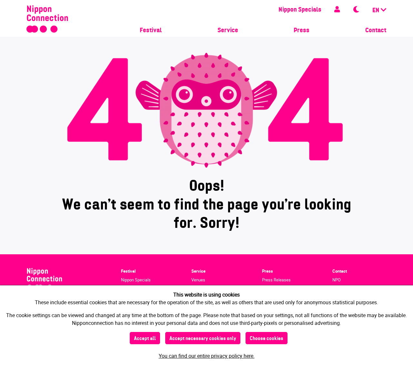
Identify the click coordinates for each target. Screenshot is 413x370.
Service (227, 30)
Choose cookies (266, 338)
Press (301, 30)
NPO (336, 280)
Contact (375, 30)
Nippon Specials (299, 10)
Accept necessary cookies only (202, 338)
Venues (198, 280)
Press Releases (276, 280)
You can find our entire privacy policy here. (207, 355)
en (376, 10)
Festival (151, 30)
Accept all (145, 338)
